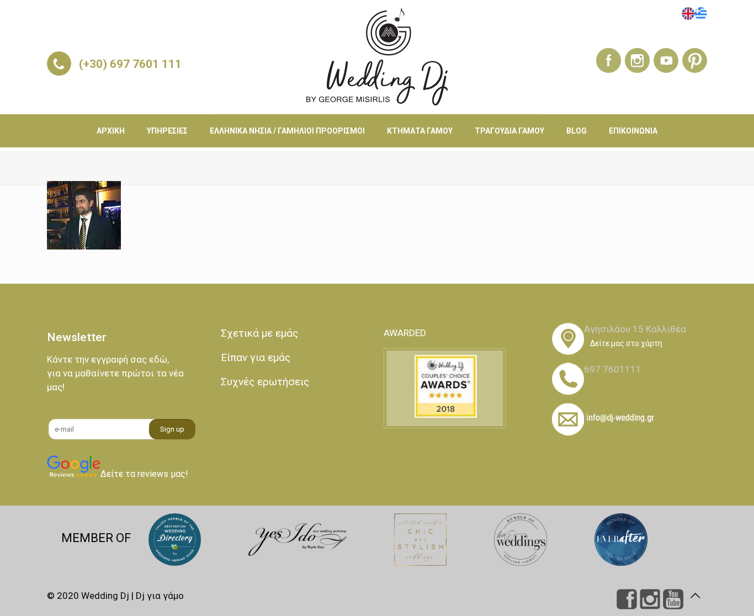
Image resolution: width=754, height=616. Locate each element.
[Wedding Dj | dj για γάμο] (377, 57)
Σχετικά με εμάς (259, 333)
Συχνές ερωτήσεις (265, 381)
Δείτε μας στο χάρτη (626, 343)
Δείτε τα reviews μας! (144, 474)
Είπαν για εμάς (255, 357)
